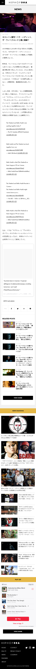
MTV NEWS (11, 301)
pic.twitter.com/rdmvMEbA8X (15, 195)
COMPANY (13, 655)
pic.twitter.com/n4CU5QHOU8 (15, 129)
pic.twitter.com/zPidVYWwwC (15, 217)
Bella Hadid (30, 43)
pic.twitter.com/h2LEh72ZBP (14, 150)
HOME (4, 648)
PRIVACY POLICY (15, 651)
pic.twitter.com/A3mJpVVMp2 (15, 168)
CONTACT (13, 648)
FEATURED (5, 658)
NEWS (4, 655)
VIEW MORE (18, 398)
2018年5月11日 (11, 135)
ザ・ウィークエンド (13, 43)
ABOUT (4, 662)
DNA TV (4, 651)
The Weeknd (5, 43)
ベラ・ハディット (23, 43)
